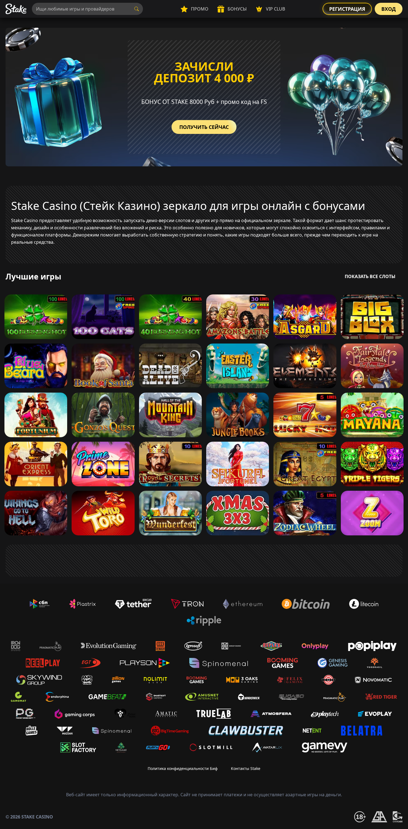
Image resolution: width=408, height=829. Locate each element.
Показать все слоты (370, 276)
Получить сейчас (204, 127)
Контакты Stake (245, 768)
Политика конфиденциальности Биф (183, 768)
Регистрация (347, 9)
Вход (388, 9)
